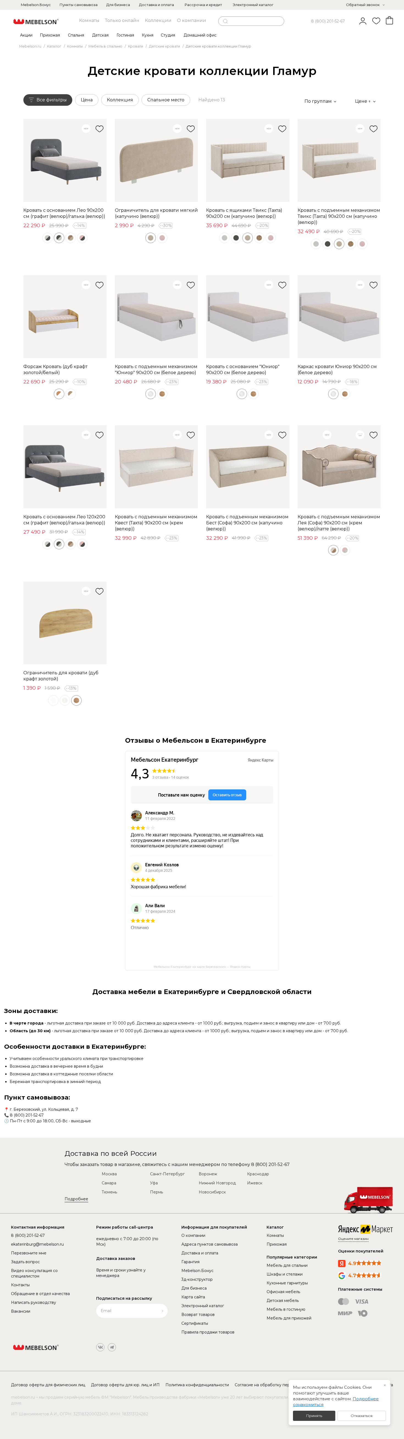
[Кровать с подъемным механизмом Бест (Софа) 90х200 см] (247, 466)
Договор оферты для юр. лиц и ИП (125, 1384)
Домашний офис (200, 35)
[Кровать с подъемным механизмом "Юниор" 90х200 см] (156, 316)
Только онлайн (122, 20)
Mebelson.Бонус (36, 4)
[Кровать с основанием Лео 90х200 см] (65, 160)
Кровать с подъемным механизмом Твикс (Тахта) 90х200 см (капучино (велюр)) (339, 216)
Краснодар (258, 1173)
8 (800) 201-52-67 (328, 21)
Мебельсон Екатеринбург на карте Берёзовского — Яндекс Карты (202, 966)
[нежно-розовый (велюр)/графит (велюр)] (82, 238)
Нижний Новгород (217, 1183)
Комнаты (89, 20)
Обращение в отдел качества (40, 1293)
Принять (314, 1415)
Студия (168, 35)
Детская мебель (283, 1300)
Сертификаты (194, 1323)
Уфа (154, 1183)
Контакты (20, 1284)
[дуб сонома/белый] (70, 394)
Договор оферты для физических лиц (48, 1384)
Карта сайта (193, 1297)
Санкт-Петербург (167, 1173)
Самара (109, 1183)
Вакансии (20, 1311)
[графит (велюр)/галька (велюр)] (59, 238)
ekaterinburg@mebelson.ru (37, 1244)
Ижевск (254, 1183)
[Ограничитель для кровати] (65, 623)
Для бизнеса (118, 4)
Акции (26, 35)
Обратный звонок (363, 4)
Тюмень (109, 1192)
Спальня (76, 35)
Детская (100, 35)
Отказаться (361, 1415)
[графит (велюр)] (236, 238)
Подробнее (76, 1198)
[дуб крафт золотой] (162, 394)
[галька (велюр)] (224, 238)
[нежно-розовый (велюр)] (162, 238)
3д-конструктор (197, 1279)
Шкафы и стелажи (285, 1274)
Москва (109, 1173)
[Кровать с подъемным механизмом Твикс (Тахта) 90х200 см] (339, 160)
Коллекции (158, 20)
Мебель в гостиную (286, 1309)
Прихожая (50, 35)
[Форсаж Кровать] (65, 316)
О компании (191, 20)
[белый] (53, 700)
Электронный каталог (253, 4)
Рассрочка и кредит (203, 4)
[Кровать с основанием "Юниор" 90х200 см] (247, 316)
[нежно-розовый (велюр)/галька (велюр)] (345, 550)
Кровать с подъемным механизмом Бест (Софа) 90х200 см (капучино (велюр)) (247, 522)
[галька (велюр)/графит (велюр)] (47, 238)
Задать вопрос (25, 1261)
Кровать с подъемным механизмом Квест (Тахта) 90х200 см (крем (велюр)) (156, 522)
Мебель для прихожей (289, 1318)
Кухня (147, 35)
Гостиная (125, 35)
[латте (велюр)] (259, 238)
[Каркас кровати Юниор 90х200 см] (339, 316)
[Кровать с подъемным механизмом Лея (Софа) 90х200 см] (339, 466)
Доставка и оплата (156, 4)
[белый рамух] (65, 700)
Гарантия (190, 1261)
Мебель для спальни (287, 1265)
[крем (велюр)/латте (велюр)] (333, 550)
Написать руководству (33, 1302)
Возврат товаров (198, 1314)
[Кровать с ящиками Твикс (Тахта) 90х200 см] (247, 160)
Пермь (156, 1192)
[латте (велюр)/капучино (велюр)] (70, 238)
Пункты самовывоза (79, 4)
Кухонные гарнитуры (287, 1283)
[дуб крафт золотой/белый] (59, 394)
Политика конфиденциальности (197, 1384)
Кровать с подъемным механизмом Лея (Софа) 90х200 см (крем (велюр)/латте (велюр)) (339, 522)
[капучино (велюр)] (150, 238)
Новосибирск (212, 1192)
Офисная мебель (283, 1291)
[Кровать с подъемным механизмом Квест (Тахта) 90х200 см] (156, 466)
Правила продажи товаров (207, 1332)
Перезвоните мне (28, 1253)
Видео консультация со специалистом (34, 1273)
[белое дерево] (150, 394)
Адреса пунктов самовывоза (209, 1244)
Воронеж (208, 1173)
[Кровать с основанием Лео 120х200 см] (65, 466)
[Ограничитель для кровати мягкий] (156, 160)
